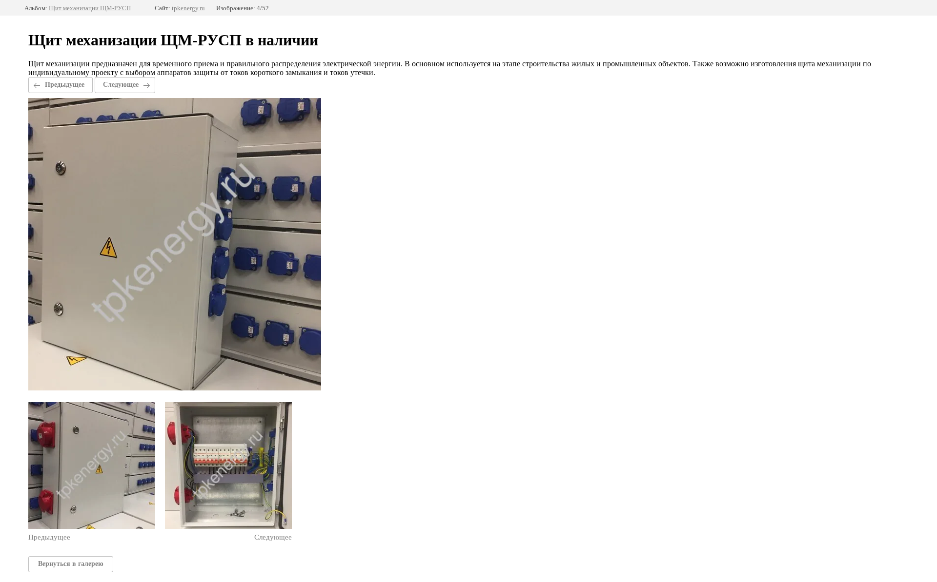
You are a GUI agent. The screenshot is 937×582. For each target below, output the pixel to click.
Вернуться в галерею (70, 563)
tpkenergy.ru (188, 8)
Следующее (121, 84)
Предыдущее (64, 84)
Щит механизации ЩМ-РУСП (90, 8)
